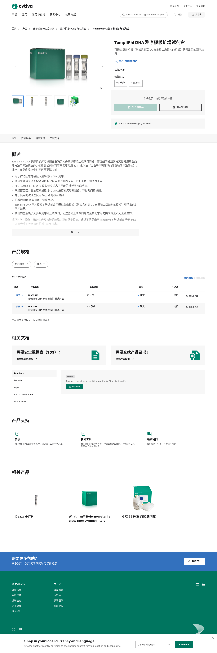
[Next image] (102, 67)
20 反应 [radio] (120, 83)
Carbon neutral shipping (130, 123)
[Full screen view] (101, 88)
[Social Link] (191, 584)
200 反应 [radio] (136, 83)
